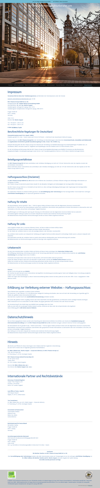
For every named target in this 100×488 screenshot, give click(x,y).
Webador (90, 485)
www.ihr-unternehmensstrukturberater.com (19, 99)
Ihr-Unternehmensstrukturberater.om (50, 5)
